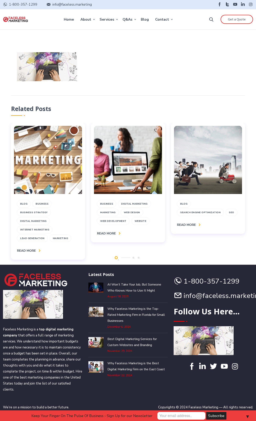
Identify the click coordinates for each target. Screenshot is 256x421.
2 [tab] (133, 258)
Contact (162, 19)
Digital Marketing (33, 221)
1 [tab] (116, 257)
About (85, 19)
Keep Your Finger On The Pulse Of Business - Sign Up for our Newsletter (91, 415)
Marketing (60, 238)
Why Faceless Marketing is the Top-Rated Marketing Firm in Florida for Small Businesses (136, 315)
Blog (145, 19)
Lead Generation (32, 238)
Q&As (127, 19)
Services (107, 19)
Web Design (132, 212)
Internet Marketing (34, 229)
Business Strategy (34, 212)
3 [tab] (139, 258)
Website (140, 221)
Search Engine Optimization (200, 212)
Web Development (113, 221)
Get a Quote (237, 19)
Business (42, 203)
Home (69, 19)
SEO (231, 212)
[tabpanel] (48, 191)
